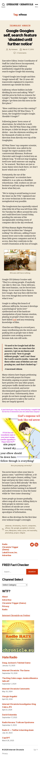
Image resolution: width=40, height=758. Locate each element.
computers (32, 526)
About (5, 597)
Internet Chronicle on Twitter (16, 615)
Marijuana (13, 530)
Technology (15, 25)
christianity (16, 526)
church (24, 526)
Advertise (6, 555)
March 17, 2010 (28, 49)
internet (32, 528)
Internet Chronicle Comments (16, 689)
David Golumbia (9, 715)
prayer (16, 533)
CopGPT (6, 738)
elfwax (7, 528)
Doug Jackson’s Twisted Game (16, 663)
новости (26, 25)
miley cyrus (21, 530)
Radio (4, 544)
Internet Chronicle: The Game (15, 670)
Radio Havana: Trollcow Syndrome (18, 722)
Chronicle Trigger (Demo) (14, 603)
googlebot (24, 528)
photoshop (9, 533)
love (6, 530)
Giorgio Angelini (9, 696)
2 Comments (21, 53)
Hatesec (14, 49)
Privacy (5, 606)
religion (22, 533)
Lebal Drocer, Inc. (9, 552)
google (16, 528)
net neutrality (32, 530)
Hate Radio (9, 657)
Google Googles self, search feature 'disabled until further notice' (20, 37)
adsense (8, 526)
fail (12, 528)
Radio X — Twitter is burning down (18, 730)
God (14, 319)
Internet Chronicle (16, 750)
